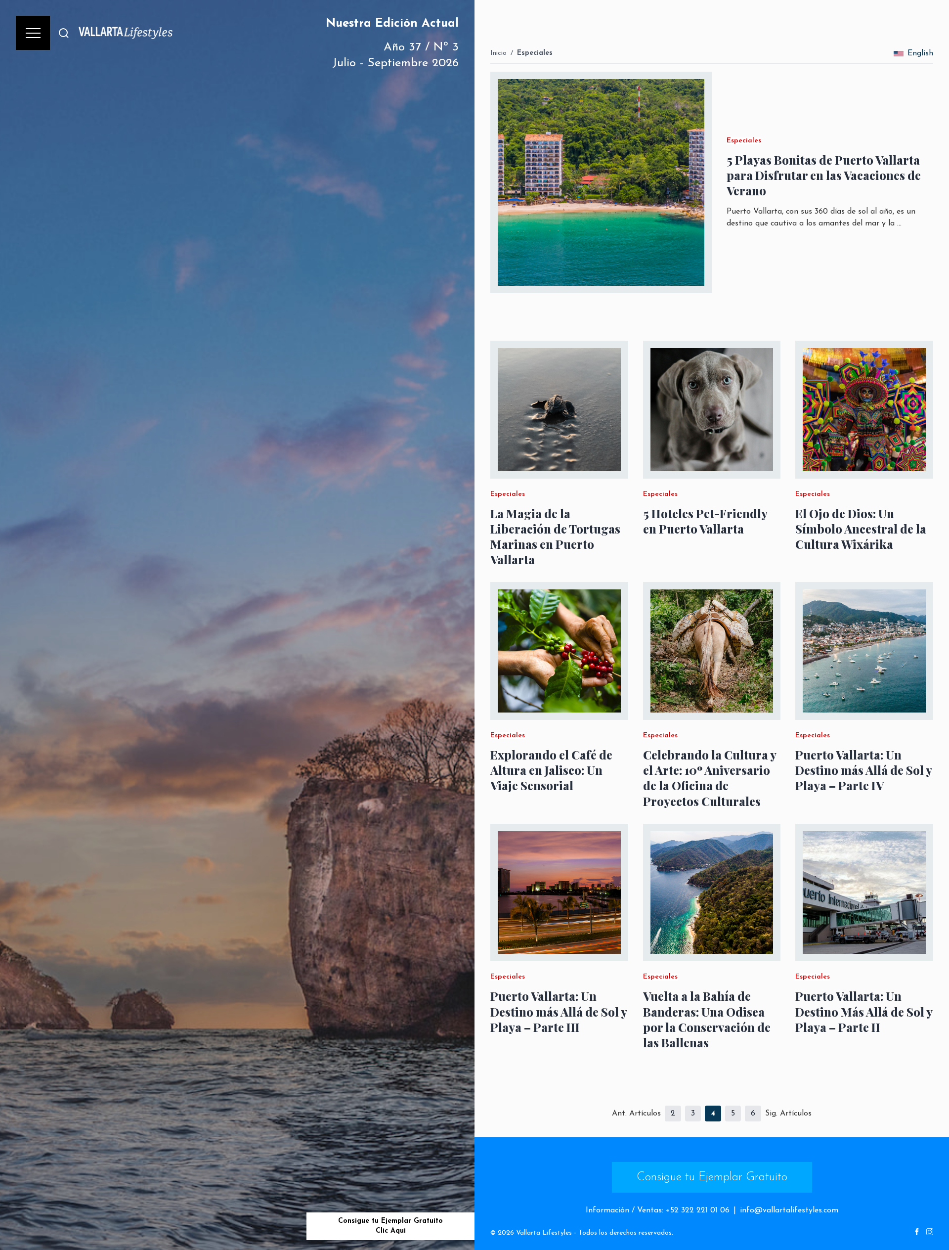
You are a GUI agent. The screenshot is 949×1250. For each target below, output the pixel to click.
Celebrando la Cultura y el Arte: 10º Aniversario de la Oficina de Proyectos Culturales (709, 778)
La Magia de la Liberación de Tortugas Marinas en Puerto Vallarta (555, 537)
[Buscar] (64, 33)
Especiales (535, 53)
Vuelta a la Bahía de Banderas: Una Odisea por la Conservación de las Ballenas (707, 1019)
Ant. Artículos (636, 1113)
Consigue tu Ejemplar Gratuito (712, 1177)
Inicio (498, 53)
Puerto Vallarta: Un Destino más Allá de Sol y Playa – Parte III (558, 1011)
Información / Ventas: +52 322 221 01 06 (658, 1210)
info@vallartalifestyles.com (789, 1210)
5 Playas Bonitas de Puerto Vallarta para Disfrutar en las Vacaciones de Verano (824, 175)
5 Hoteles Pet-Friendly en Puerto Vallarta (705, 521)
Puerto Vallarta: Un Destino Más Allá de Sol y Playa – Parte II (863, 1011)
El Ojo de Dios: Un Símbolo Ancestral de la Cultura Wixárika (860, 529)
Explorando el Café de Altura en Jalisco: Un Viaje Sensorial (551, 770)
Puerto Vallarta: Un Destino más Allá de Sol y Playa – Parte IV (863, 770)
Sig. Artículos (788, 1113)
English (920, 53)
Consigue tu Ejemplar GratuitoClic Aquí (390, 1226)
